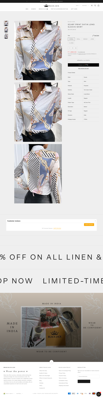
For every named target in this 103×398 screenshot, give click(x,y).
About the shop (43, 370)
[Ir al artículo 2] (6, 29)
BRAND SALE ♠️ (43, 9)
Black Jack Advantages (44, 375)
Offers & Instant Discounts (45, 378)
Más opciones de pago (83, 68)
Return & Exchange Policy (65, 370)
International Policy (63, 383)
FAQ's (40, 385)
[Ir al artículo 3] (6, 36)
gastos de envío (82, 54)
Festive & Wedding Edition (59, 9)
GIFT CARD (74, 9)
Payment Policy (62, 375)
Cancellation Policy (63, 380)
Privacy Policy (62, 373)
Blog (40, 380)
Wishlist (41, 383)
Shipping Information (64, 385)
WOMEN (33, 9)
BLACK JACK (71, 21)
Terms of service (62, 378)
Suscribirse (84, 381)
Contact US (42, 388)
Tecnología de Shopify (51, 393)
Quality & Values (43, 373)
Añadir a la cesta (83, 60)
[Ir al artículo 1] (6, 23)
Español (84, 5)
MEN (27, 9)
